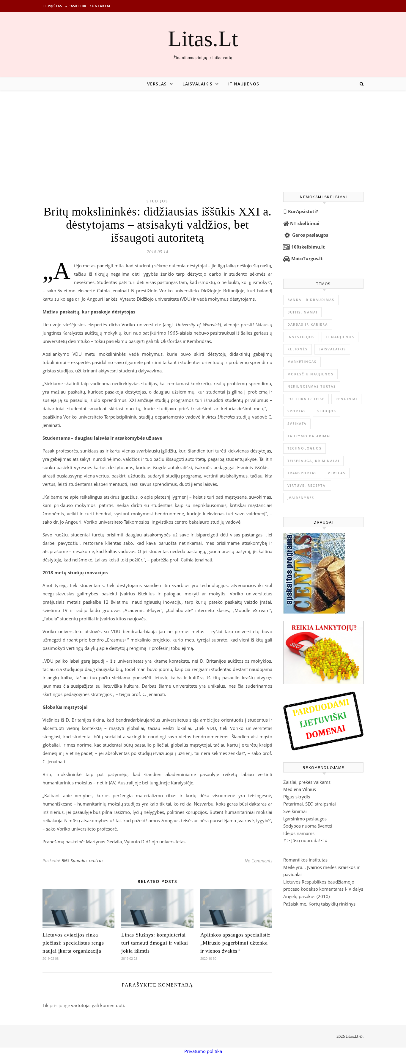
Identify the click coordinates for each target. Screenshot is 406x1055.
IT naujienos (243, 84)
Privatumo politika (203, 1051)
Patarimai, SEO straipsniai (309, 804)
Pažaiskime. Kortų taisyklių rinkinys (319, 904)
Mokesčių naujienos (310, 374)
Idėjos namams (298, 833)
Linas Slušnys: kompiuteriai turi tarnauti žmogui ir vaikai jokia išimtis (154, 943)
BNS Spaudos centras (83, 860)
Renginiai (346, 399)
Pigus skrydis (296, 797)
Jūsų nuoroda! (305, 840)
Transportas (302, 473)
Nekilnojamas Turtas (311, 386)
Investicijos (301, 337)
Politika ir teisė (306, 399)
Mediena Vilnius (299, 789)
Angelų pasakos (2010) (306, 896)
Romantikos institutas (305, 860)
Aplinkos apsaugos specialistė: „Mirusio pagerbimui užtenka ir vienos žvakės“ (235, 943)
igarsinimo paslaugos (305, 819)
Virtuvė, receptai (307, 485)
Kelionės (297, 349)
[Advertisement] (203, 135)
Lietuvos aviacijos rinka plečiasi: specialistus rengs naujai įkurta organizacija (73, 943)
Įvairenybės (300, 497)
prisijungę (60, 1005)
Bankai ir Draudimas (310, 299)
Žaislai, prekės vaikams (307, 782)
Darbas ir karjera (307, 324)
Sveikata (296, 423)
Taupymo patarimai (309, 436)
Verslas (157, 84)
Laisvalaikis (197, 84)
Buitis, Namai (302, 312)
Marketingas (302, 361)
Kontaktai (99, 6)
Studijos (157, 201)
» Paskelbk (75, 6)
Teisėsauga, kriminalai (313, 460)
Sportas (296, 411)
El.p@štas (52, 6)
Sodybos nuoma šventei (307, 826)
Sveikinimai (295, 811)
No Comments (258, 861)
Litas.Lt (203, 38)
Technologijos (304, 448)
